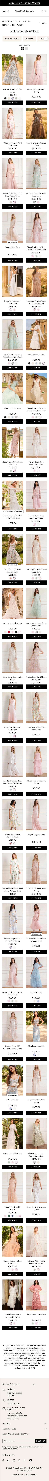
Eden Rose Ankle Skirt (36, 1046)
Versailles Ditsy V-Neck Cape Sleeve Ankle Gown (36, 248)
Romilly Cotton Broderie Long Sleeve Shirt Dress (12, 782)
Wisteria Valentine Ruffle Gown (12, 90)
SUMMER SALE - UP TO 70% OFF (24, 3)
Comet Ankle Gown (12, 247)
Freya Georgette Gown (36, 835)
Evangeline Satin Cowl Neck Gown (12, 302)
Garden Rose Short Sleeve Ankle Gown (36, 678)
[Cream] (9, 98)
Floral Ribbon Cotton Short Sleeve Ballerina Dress (12, 889)
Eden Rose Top (12, 1100)
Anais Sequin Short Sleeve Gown (36, 889)
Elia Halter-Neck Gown (12, 1368)
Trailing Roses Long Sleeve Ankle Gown (36, 463)
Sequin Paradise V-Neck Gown (36, 1473)
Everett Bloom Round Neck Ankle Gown (13, 1316)
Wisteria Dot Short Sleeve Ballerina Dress (36, 940)
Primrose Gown (36, 992)
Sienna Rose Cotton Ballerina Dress (12, 836)
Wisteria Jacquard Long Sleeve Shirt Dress (12, 940)
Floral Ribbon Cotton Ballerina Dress (13, 570)
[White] (12, 98)
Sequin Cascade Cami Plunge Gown (36, 1423)
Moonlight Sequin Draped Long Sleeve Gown (12, 194)
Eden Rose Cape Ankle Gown (13, 1473)
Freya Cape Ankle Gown (12, 1154)
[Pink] (14, 202)
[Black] (5, 98)
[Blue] (38, 1001)
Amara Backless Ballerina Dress (12, 1423)
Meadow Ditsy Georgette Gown (36, 1208)
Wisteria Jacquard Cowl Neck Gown (13, 144)
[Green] (16, 98)
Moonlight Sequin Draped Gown (36, 144)
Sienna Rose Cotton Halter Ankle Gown (36, 728)
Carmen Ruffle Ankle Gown (13, 1208)
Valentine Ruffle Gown (36, 355)
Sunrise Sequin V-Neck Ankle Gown (12, 1262)
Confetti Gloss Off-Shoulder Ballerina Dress (12, 1047)
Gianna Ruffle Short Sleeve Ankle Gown (36, 570)
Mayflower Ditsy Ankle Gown (36, 1101)
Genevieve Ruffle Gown (12, 623)
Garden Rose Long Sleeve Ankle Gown (36, 194)
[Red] (9, 632)
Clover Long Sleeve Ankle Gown (12, 678)
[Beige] (11, 202)
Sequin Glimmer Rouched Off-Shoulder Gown (12, 517)
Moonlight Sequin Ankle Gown (36, 90)
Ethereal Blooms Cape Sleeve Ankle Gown (36, 1155)
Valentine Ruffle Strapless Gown (36, 782)
